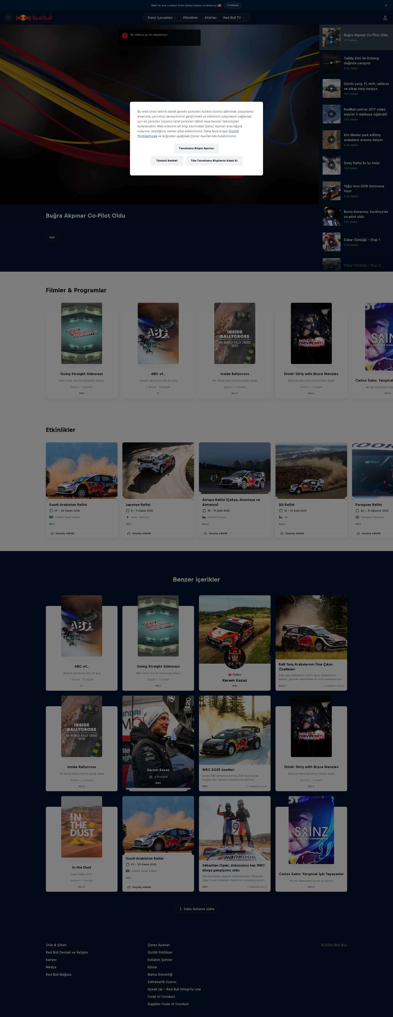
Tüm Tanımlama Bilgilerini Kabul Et (214, 160)
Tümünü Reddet (167, 160)
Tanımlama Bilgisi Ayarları (196, 148)
